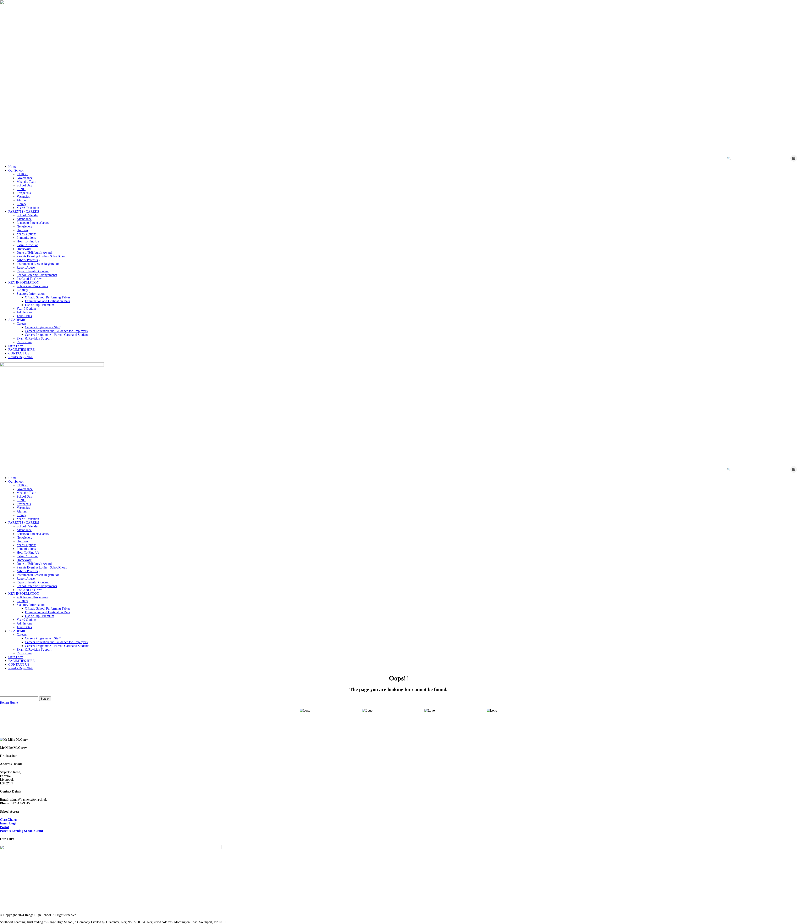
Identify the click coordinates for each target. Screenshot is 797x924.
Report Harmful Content (33, 271)
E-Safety (22, 290)
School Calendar (27, 215)
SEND (21, 189)
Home (12, 166)
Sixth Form (15, 346)
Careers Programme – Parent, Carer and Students (57, 334)
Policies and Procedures (32, 286)
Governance (25, 178)
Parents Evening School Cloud (21, 831)
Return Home (9, 702)
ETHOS (22, 174)
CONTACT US (18, 353)
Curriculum (24, 342)
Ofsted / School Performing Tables (47, 297)
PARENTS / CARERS (23, 211)
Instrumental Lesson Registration (38, 263)
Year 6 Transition (28, 207)
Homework (24, 249)
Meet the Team (26, 181)
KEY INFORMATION (23, 282)
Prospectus (24, 193)
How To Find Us (28, 241)
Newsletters (24, 226)
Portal (4, 827)
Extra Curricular (27, 245)
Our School (15, 170)
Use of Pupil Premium (39, 305)
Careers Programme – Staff (42, 327)
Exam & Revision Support (34, 338)
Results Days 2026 (20, 357)
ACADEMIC (17, 319)
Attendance (24, 219)
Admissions (24, 312)
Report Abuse (26, 267)
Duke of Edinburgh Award (34, 252)
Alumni (22, 200)
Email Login (8, 823)
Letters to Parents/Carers (33, 222)
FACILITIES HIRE (21, 349)
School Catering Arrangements (37, 275)
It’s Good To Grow (29, 278)
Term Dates (24, 316)
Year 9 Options (26, 234)
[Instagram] (793, 158)
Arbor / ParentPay (28, 260)
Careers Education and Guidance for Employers (56, 331)
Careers (22, 323)
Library (21, 204)
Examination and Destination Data (47, 301)
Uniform (22, 230)
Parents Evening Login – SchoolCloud (42, 256)
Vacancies (23, 196)
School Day (24, 185)
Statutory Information (31, 293)
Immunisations (26, 237)
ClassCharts (8, 819)
